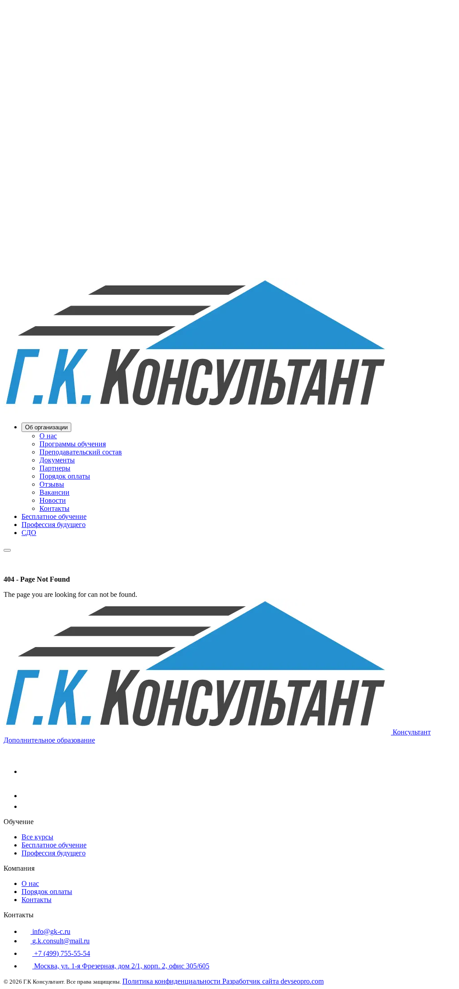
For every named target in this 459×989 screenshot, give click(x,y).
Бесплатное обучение (54, 516)
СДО (29, 532)
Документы (57, 460)
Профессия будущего (54, 524)
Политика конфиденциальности (172, 981)
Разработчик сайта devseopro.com (273, 981)
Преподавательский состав (80, 452)
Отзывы (51, 484)
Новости (52, 500)
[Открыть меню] (7, 550)
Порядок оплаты (64, 476)
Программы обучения (72, 444)
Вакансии (54, 492)
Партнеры (54, 468)
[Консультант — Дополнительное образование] (197, 411)
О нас (48, 436)
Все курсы (37, 837)
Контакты (54, 508)
